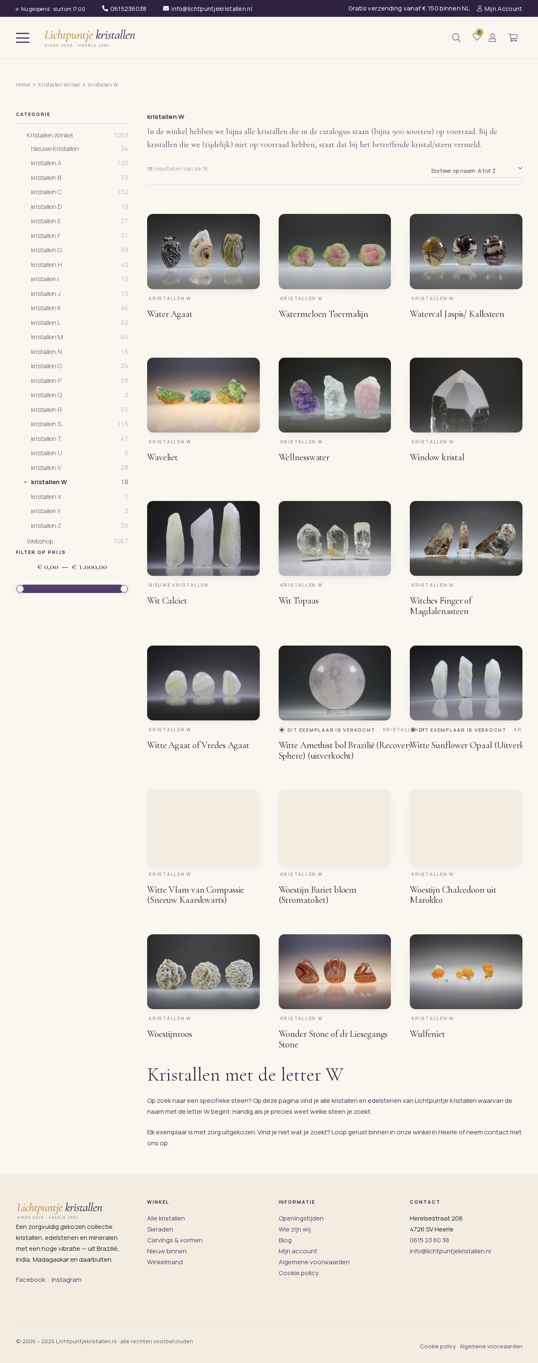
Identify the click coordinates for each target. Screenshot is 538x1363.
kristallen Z (46, 526)
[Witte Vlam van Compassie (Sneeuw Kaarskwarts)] (203, 827)
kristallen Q (46, 395)
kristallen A (46, 163)
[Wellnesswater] (335, 395)
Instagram (67, 1279)
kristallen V (46, 468)
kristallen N (46, 352)
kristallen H (46, 265)
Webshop (40, 541)
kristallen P (46, 381)
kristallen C (46, 192)
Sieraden (160, 1229)
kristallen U (46, 453)
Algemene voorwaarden (314, 1262)
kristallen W (49, 482)
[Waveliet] (203, 395)
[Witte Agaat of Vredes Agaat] (203, 683)
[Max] (124, 589)
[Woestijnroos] (203, 971)
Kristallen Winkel (59, 84)
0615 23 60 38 (429, 1240)
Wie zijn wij (295, 1229)
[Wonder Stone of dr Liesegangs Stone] (335, 971)
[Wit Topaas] (335, 538)
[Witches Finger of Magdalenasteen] (466, 538)
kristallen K (46, 308)
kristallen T (46, 439)
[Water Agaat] (203, 251)
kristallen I (45, 279)
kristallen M (47, 337)
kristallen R (46, 410)
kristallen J (46, 294)
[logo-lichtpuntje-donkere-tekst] (90, 38)
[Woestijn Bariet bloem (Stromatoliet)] (335, 827)
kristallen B (46, 178)
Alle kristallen (166, 1218)
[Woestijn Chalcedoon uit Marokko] (466, 827)
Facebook (30, 1279)
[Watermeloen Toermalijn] (335, 251)
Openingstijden (301, 1218)
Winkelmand (165, 1262)
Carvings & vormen (175, 1240)
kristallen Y (46, 511)
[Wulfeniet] (466, 971)
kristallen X (46, 497)
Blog (285, 1240)
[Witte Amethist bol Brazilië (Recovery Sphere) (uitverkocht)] (335, 683)
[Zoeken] (456, 38)
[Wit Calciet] (203, 538)
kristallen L (46, 323)
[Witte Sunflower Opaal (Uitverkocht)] (466, 683)
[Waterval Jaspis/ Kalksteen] (466, 251)
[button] (22, 38)
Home (23, 84)
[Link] (492, 38)
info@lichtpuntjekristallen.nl (450, 1251)
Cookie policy (299, 1272)
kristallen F (46, 236)
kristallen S (46, 424)
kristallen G (46, 250)
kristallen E (46, 221)
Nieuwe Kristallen (55, 149)
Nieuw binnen (167, 1251)
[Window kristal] (466, 395)
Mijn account (298, 1251)
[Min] (20, 589)
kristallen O (46, 366)
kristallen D (46, 207)
